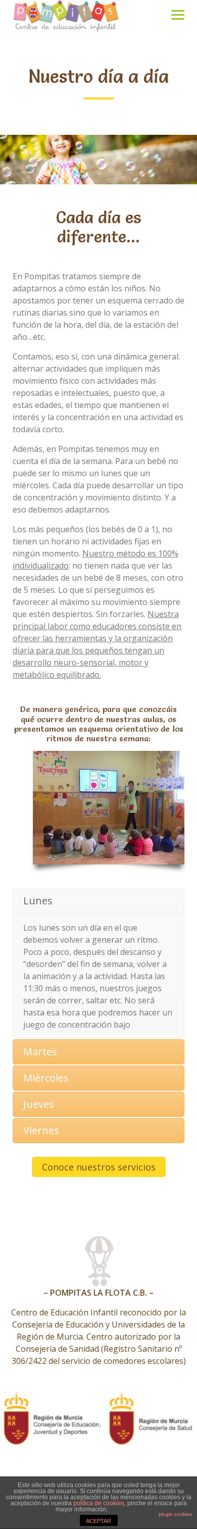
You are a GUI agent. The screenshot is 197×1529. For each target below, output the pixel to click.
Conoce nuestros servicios (99, 1167)
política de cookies (98, 1503)
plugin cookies (175, 1514)
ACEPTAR (98, 1521)
